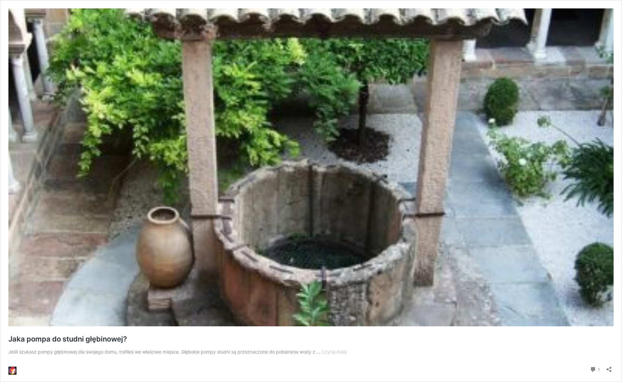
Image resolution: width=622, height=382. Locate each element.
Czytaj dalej (334, 351)
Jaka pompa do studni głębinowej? (67, 339)
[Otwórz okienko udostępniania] (609, 367)
